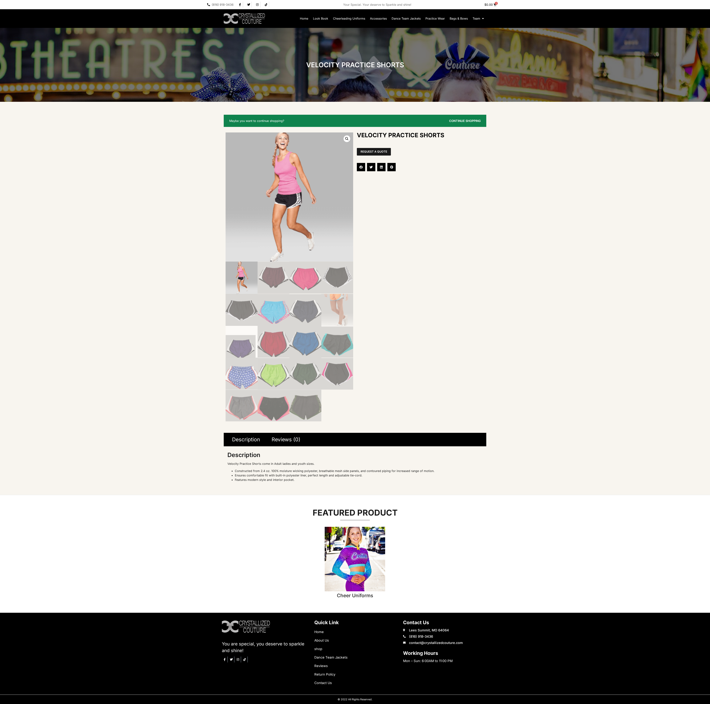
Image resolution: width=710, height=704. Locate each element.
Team (476, 18)
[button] (347, 138)
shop (318, 649)
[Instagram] (258, 5)
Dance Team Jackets (406, 18)
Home (304, 18)
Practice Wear (435, 18)
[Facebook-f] (240, 5)
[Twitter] (249, 5)
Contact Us (323, 683)
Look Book (320, 18)
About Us (321, 640)
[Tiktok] (266, 5)
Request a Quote (374, 151)
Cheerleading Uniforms (349, 18)
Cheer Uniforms (355, 595)
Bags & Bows (459, 18)
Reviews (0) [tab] (286, 439)
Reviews (321, 666)
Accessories (378, 18)
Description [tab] (246, 439)
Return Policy (324, 674)
